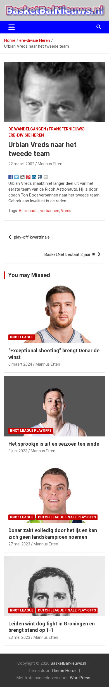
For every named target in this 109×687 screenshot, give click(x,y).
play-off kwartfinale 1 (33, 237)
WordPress (80, 677)
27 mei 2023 (19, 544)
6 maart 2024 (20, 364)
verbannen (49, 210)
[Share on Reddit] (22, 177)
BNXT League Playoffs (30, 431)
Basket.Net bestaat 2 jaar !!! (69, 254)
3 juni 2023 (17, 451)
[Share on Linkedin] (34, 177)
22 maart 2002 (21, 164)
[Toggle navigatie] (11, 27)
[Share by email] (46, 177)
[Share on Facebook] (10, 177)
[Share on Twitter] (16, 177)
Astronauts (29, 210)
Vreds (66, 210)
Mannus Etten (50, 164)
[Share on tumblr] (40, 177)
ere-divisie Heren (26, 135)
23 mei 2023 (19, 637)
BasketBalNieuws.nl (68, 663)
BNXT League (21, 337)
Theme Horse (64, 670)
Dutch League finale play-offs (67, 517)
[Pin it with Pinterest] (28, 177)
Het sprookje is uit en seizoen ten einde (53, 444)
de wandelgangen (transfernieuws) (46, 129)
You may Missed (29, 275)
